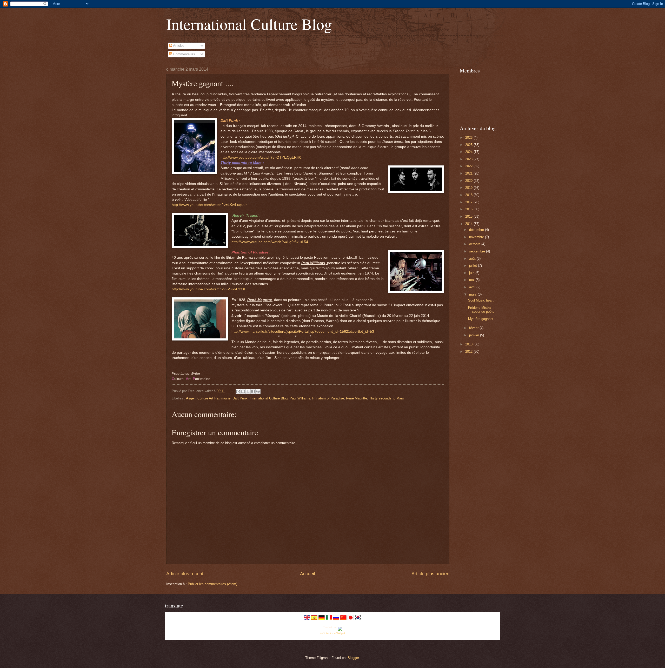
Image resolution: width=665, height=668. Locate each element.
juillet (473, 266)
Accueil (307, 573)
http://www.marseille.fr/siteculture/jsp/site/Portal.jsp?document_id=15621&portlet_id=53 (302, 331)
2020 (469, 181)
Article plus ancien (430, 573)
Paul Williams (300, 398)
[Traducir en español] (314, 620)
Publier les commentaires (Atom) (212, 584)
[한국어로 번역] (358, 620)
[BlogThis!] (243, 391)
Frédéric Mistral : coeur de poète (481, 309)
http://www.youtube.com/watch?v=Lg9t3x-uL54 (269, 242)
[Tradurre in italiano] (329, 620)
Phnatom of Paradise (328, 398)
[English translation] (307, 620)
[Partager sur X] (248, 391)
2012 (469, 351)
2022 (469, 166)
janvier (474, 335)
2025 (469, 145)
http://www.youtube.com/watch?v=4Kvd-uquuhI (210, 205)
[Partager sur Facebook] (253, 391)
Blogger (353, 658)
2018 (469, 195)
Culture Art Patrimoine (213, 398)
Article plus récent (184, 573)
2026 (469, 137)
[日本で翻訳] (351, 620)
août (473, 258)
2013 (469, 344)
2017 (469, 202)
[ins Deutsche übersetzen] (321, 620)
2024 (469, 152)
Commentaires (183, 54)
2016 (469, 209)
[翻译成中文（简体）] (343, 620)
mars (473, 294)
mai (472, 280)
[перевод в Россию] (336, 620)
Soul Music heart (481, 300)
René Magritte (356, 398)
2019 (469, 188)
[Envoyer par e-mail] (238, 391)
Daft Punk (240, 398)
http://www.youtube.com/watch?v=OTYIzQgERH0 (261, 157)
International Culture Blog (249, 24)
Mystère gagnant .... (483, 319)
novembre (477, 237)
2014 (469, 224)
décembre (477, 230)
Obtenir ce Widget (333, 633)
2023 (469, 159)
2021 (469, 173)
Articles (178, 46)
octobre (475, 244)
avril (472, 287)
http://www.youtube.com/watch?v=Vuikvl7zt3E (209, 289)
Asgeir (190, 398)
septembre (477, 251)
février (474, 328)
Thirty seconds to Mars (386, 398)
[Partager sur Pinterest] (258, 391)
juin (472, 273)
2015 (469, 216)
